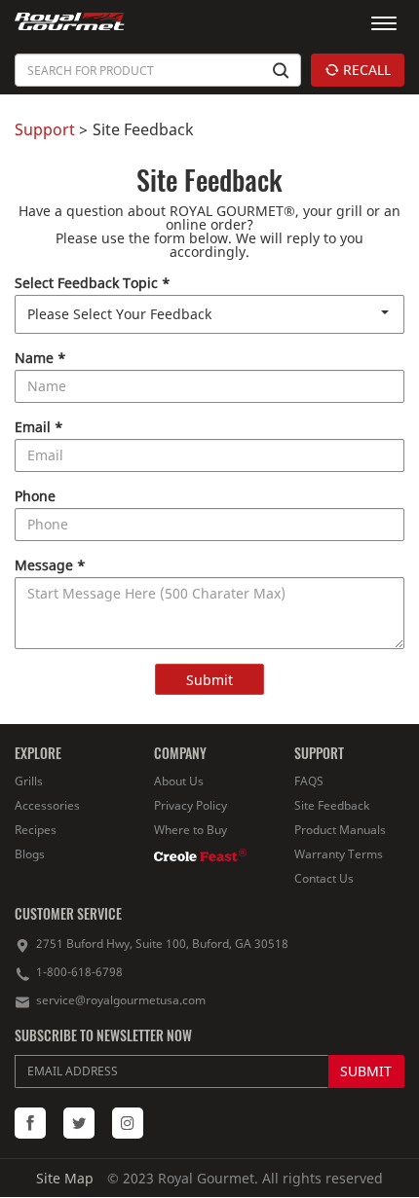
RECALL (365, 69)
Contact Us (324, 878)
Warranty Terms (338, 854)
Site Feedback (331, 805)
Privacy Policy (190, 805)
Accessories (47, 805)
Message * (50, 565)
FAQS (309, 781)
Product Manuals (340, 829)
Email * (39, 426)
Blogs (30, 854)
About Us (179, 781)
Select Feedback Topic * (93, 282)
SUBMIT (366, 1071)
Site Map (65, 1178)
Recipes (36, 829)
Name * (40, 357)
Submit (209, 680)
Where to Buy (190, 829)
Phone (35, 496)
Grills (29, 781)
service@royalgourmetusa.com (121, 1000)
